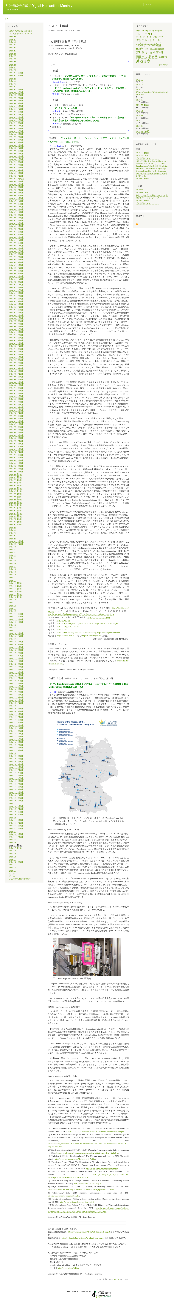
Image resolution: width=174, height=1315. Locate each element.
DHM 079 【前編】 (16, 432)
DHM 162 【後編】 (16, 828)
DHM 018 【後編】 (16, 92)
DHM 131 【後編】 (16, 661)
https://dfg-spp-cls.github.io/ (68, 626)
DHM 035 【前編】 (16, 187)
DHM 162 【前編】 (16, 826)
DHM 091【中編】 (16, 508)
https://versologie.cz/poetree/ (108, 632)
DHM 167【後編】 (16, 848)
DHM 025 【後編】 (16, 131)
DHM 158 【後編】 (16, 809)
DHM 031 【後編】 (16, 165)
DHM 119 (12, 608)
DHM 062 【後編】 (16, 340)
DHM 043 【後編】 (16, 234)
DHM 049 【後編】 (16, 268)
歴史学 (153, 56)
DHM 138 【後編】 (16, 703)
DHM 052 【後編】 (16, 284)
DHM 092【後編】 (16, 519)
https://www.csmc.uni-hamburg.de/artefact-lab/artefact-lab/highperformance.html (81, 1189)
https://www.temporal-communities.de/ (63, 1195)
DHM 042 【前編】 (16, 226)
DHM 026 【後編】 (16, 137)
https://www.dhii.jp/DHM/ (68, 1267)
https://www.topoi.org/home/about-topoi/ (102, 1168)
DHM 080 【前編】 (16, 438)
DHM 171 (12, 859)
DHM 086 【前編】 (16, 471)
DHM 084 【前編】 (16, 460)
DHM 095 (12, 530)
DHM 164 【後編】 (16, 837)
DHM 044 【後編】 (16, 240)
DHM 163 (12, 831)
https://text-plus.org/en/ (66, 623)
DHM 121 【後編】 (16, 616)
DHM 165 (12, 839)
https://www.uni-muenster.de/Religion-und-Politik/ (75, 1159)
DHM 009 (12, 61)
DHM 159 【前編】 (16, 812)
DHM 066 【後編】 (16, 363)
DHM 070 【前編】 (16, 382)
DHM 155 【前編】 (16, 792)
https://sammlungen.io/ (91, 635)
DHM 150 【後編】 (16, 764)
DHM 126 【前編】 (16, 633)
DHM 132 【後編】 (16, 667)
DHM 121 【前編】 (16, 614)
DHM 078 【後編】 (16, 430)
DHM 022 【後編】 (16, 114)
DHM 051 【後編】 (16, 279)
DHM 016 (12, 84)
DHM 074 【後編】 (16, 407)
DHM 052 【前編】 (16, 282)
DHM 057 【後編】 (16, 312)
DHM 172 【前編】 (16, 862)
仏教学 (139, 48)
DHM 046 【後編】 (16, 251)
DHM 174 (12, 867)
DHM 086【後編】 (16, 474)
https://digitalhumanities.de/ (99, 617)
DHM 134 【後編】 (16, 678)
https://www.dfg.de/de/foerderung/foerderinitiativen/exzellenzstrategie (96, 1131)
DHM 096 (12, 533)
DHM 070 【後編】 (16, 385)
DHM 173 (12, 865)
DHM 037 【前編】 (16, 198)
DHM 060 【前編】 (16, 326)
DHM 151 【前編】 (16, 767)
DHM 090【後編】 (16, 505)
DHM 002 (12, 42)
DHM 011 (12, 67)
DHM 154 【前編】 (16, 787)
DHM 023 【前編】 (16, 117)
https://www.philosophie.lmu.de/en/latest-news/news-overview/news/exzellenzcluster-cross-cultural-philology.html (88, 1209)
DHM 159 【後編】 (16, 814)
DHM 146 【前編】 (16, 742)
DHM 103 (12, 555)
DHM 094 (12, 527)
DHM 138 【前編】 (16, 700)
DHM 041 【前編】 (16, 220)
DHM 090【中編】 (16, 499)
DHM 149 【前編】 (16, 756)
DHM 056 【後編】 (16, 307)
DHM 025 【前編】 (16, 128)
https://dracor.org (89, 632)
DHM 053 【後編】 (16, 290)
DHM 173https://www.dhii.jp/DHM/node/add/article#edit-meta (152, 92)
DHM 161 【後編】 (16, 823)
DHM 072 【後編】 (16, 396)
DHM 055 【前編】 (16, 299)
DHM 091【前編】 (16, 510)
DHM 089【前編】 (16, 494)
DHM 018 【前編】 (16, 89)
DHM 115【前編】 (16, 594)
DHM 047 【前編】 (16, 254)
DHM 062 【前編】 (16, 338)
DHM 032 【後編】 (16, 170)
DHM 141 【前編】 (16, 714)
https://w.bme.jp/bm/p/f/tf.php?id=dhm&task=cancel (83, 1237)
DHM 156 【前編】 (16, 798)
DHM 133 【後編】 (16, 672)
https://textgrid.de (63, 620)
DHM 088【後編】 (16, 488)
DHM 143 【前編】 (16, 725)
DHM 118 (12, 605)
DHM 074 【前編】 (16, 404)
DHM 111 (12, 577)
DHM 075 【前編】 (16, 410)
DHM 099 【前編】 (16, 541)
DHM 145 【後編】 (16, 739)
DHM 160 (12, 817)
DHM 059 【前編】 (16, 321)
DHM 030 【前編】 (16, 156)
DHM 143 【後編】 (16, 728)
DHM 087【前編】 (16, 477)
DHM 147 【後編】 (16, 750)
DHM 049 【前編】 (16, 265)
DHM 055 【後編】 (16, 301)
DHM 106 (12, 563)
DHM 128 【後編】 (16, 641)
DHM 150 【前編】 (16, 761)
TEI (138, 34)
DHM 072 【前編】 (16, 393)
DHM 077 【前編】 (16, 421)
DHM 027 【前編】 (16, 140)
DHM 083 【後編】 (16, 457)
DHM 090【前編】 (16, 502)
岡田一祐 (141, 56)
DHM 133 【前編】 (16, 669)
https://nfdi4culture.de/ (85, 623)
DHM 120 (12, 611)
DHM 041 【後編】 (16, 223)
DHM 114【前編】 (16, 589)
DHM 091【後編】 (16, 513)
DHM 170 (12, 856)
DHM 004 (12, 47)
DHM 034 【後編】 (16, 184)
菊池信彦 (143, 61)
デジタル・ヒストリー (149, 40)
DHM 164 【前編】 (16, 834)
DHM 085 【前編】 (16, 466)
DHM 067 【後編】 (16, 368)
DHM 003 (12, 45)
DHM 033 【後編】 (16, 176)
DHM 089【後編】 (16, 497)
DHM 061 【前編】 (16, 332)
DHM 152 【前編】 (16, 775)
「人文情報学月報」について (20, 33)
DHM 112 (12, 580)
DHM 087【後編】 (16, 480)
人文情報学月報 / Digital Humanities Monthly (38, 5)
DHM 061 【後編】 (16, 335)
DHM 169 (12, 853)
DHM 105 (12, 561)
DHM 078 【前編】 (16, 427)
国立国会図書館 (157, 48)
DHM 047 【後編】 (16, 257)
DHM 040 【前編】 (16, 215)
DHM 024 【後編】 (16, 125)
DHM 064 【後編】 (16, 351)
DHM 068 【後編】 (16, 374)
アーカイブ (149, 34)
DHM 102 (12, 552)
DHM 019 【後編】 (16, 98)
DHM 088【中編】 (16, 482)
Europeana (158, 30)
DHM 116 (12, 600)
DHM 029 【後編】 (16, 153)
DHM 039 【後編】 (16, 212)
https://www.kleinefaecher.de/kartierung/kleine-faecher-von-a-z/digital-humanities (81, 614)
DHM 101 (12, 549)
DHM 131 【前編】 (16, 658)
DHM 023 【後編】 (16, 120)
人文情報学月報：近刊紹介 (20, 879)
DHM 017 (12, 86)
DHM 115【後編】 (16, 597)
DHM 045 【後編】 (16, 245)
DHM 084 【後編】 (16, 463)
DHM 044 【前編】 (16, 237)
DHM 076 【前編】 (16, 416)
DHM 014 (12, 78)
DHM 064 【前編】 (16, 349)
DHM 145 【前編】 (16, 736)
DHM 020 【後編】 (16, 103)
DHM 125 (12, 630)
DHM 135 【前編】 (16, 683)
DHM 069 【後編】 (16, 379)
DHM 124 (12, 628)
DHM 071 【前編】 (16, 388)
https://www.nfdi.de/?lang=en (107, 623)
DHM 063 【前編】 (16, 343)
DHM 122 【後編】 (16, 622)
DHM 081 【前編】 (16, 443)
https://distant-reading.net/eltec (69, 632)
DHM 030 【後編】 (16, 159)
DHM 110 (12, 575)
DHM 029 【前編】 (16, 151)
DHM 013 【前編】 (16, 73)
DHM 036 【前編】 (16, 192)
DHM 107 (12, 566)
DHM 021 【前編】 (16, 106)
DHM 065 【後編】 (16, 357)
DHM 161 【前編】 (16, 820)
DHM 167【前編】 (16, 845)
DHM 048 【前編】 (16, 259)
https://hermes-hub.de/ (66, 635)
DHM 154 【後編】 (16, 789)
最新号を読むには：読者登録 (20, 31)
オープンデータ (142, 37)
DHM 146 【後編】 (16, 745)
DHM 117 (12, 602)
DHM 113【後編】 (16, 586)
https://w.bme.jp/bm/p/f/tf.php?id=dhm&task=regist (89, 1231)
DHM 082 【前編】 (16, 449)
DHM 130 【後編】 (16, 653)
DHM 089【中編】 (16, 491)
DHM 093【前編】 (16, 522)
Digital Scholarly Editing (145, 30)
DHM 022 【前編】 (16, 112)
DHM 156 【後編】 (16, 800)
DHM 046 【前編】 (16, 248)
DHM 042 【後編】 (16, 229)
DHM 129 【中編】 (16, 644)
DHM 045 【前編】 (16, 243)
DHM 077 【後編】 (16, 424)
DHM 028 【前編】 (16, 145)
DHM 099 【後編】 (16, 544)
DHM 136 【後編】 (16, 692)
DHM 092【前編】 (16, 516)
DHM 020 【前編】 (16, 100)
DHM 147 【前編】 (16, 747)
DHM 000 (12, 36)
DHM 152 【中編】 (16, 773)
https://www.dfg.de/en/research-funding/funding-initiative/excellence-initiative (86, 1152)
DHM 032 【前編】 (16, 167)
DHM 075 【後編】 (16, 413)
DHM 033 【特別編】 (17, 179)
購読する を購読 (137, 224)
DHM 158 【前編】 (16, 806)
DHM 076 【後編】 (16, 418)
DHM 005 (12, 50)
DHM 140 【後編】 (16, 711)
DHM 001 (12, 39)
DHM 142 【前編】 (16, 720)
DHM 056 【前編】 (16, 304)
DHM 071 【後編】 (16, 390)
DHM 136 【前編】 (16, 689)
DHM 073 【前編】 (16, 399)
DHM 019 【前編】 (16, 95)
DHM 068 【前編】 (16, 371)
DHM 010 (12, 64)
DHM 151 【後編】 (16, 770)
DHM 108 (12, 569)
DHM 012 (12, 70)
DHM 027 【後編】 (16, 142)
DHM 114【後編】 (16, 591)
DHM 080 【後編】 (16, 441)
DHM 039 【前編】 (16, 209)
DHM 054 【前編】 (16, 293)
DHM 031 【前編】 (16, 162)
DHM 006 (12, 53)
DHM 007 (12, 56)
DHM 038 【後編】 (16, 206)
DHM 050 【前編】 (16, 271)
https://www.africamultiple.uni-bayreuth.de (77, 1201)
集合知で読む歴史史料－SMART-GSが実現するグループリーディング (152, 196)
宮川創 (140, 52)
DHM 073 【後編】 (16, 402)
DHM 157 (12, 803)
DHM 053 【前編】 (16, 287)
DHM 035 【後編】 (16, 190)
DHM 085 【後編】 (16, 469)
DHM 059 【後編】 (16, 324)
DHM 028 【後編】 (16, 148)
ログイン (148, 4)
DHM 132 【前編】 (16, 664)
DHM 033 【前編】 (16, 173)
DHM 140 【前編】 (16, 708)
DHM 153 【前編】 (16, 781)
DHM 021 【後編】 (16, 109)
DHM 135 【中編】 (16, 681)
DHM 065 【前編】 (16, 354)
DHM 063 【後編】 (16, 346)
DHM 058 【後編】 (16, 318)
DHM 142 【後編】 (16, 722)
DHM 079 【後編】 (16, 435)
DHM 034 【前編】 (16, 181)
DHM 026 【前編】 (16, 134)
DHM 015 (12, 81)
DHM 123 (12, 625)
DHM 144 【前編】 (16, 731)
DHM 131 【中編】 (16, 656)
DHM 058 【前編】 (16, 315)
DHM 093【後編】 (16, 524)
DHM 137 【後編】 (16, 697)
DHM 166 (12, 842)
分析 (146, 49)
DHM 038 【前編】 (16, 204)
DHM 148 (12, 753)
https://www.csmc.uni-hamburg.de (88, 1183)
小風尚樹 (158, 52)
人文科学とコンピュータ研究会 (148, 45)
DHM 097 (12, 536)
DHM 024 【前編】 (16, 123)
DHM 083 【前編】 (16, 455)
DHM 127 (12, 639)
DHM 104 (12, 558)
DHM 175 (12, 870)
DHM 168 (12, 851)
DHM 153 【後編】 (16, 784)
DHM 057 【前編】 (16, 310)
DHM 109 (12, 572)
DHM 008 (12, 59)
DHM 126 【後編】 (16, 636)
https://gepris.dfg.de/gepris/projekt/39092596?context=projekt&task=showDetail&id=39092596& (88, 1176)
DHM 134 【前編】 (16, 675)
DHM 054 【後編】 (16, 296)
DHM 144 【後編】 (16, 733)
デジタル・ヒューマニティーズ (148, 43)
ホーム (7, 18)
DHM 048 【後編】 (16, 262)
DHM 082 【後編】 (16, 452)
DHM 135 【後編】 (16, 686)
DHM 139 (12, 706)
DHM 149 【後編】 (16, 759)
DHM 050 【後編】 (16, 273)
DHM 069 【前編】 (16, 377)
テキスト (161, 37)
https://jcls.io (62, 629)
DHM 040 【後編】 (16, 218)
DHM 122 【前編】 (16, 619)
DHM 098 (12, 538)
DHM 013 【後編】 (16, 75)
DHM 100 (12, 547)
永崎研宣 (163, 56)
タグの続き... (164, 65)
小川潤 (149, 52)
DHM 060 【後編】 (16, 329)
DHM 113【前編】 (16, 583)
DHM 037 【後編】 (16, 201)
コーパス (153, 37)
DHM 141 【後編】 (16, 717)
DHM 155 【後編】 (16, 795)
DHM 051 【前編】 (16, 276)
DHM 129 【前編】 (16, 647)
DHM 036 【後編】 (16, 195)
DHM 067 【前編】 (16, 365)
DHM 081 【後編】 (16, 446)
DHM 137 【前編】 (16, 694)
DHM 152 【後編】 (16, 778)
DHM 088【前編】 (16, 485)
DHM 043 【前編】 (16, 232)
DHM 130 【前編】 (16, 650)
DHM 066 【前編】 (16, 360)
